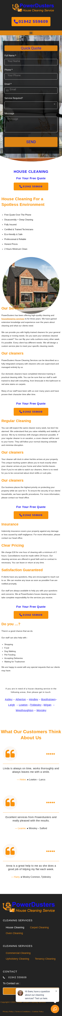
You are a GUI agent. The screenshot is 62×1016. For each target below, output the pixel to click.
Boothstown (48, 699)
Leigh (11, 704)
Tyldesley (36, 704)
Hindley (33, 699)
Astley (8, 699)
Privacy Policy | (9, 1011)
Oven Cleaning (14, 933)
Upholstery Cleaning (17, 958)
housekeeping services (12, 319)
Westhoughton (24, 710)
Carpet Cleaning (39, 927)
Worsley (41, 710)
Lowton (23, 704)
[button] (31, 32)
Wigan (47, 704)
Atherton (21, 699)
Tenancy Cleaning (45, 958)
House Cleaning (15, 927)
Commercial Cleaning (18, 953)
